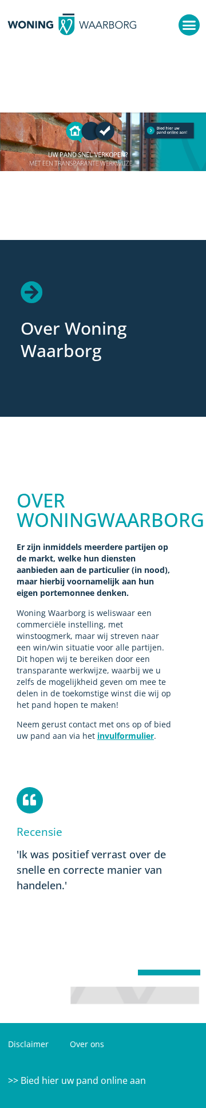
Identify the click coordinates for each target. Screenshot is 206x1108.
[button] (189, 25)
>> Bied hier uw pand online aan (77, 1080)
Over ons (87, 1044)
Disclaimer (28, 1044)
